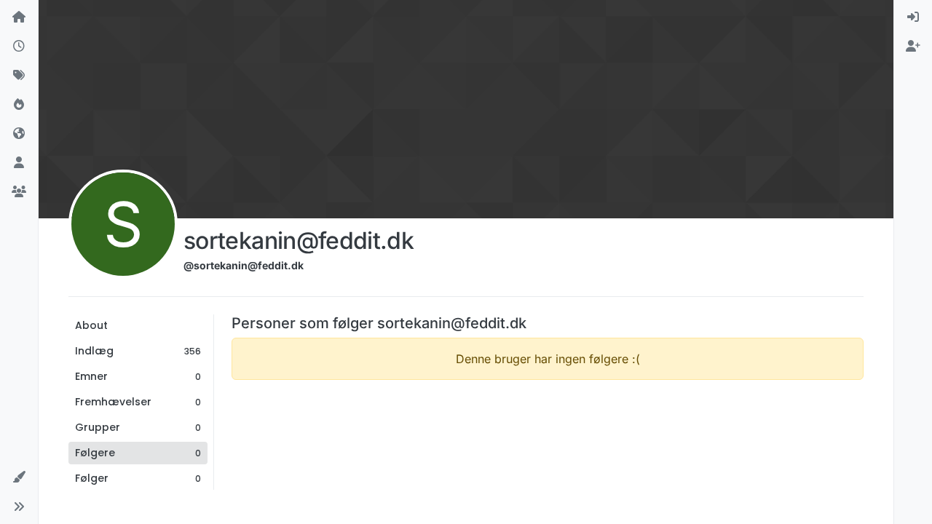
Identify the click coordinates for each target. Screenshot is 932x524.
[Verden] (19, 134)
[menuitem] (913, 17)
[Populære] (19, 104)
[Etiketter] (19, 75)
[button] (19, 477)
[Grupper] (19, 192)
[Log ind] (913, 17)
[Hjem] (19, 17)
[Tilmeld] (913, 46)
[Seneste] (19, 46)
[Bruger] (19, 163)
